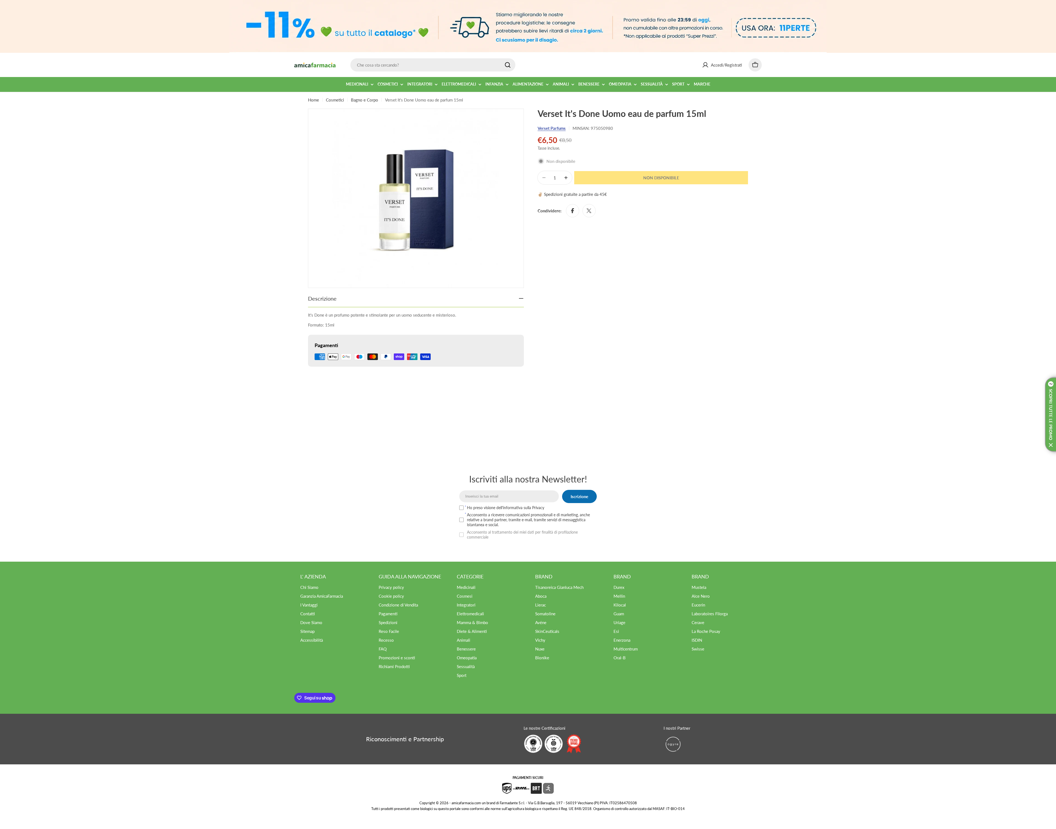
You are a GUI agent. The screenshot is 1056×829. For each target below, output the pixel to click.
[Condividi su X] (589, 210)
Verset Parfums (552, 128)
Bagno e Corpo (364, 99)
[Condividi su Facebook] (572, 210)
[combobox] (432, 65)
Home (313, 99)
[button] (1050, 414)
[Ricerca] (507, 65)
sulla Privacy (534, 507)
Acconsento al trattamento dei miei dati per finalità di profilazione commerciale (522, 534)
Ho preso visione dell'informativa (505, 507)
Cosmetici (335, 99)
